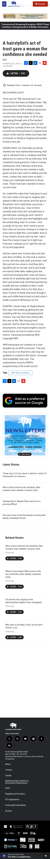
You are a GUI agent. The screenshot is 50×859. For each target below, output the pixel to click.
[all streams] (46, 855)
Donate (41, 4)
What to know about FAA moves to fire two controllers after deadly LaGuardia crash (23, 574)
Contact (8, 770)
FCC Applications (12, 800)
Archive (8, 811)
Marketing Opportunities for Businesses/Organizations (17, 782)
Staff (7, 788)
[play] (4, 855)
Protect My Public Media (15, 805)
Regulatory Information (15, 794)
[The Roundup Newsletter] (25, 435)
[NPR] (32, 827)
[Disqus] (25, 682)
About (8, 764)
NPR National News (20, 373)
